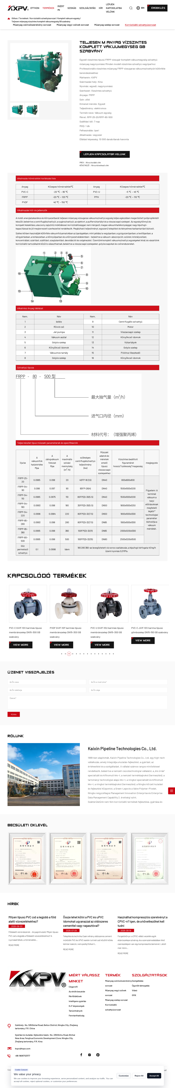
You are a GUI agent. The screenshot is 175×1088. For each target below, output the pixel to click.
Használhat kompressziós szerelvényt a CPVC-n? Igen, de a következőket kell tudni (141, 921)
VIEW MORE (19, 644)
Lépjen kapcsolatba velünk (114, 8)
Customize (124, 1076)
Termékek (48, 7)
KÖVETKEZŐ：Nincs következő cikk (94, 165)
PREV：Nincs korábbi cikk (90, 162)
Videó (134, 990)
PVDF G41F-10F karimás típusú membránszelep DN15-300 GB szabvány (64, 632)
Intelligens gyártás (77, 1001)
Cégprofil (73, 986)
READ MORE (13, 945)
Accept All (154, 1076)
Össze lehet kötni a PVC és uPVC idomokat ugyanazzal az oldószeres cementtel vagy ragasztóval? (84, 921)
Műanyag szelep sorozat (106, 24)
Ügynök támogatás (141, 985)
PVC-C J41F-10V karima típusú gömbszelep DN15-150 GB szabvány (148, 630)
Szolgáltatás (87, 7)
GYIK (134, 995)
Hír (101, 7)
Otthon (34, 7)
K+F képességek (76, 1006)
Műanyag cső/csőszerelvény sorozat (32, 24)
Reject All (139, 1076)
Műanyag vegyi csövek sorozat (73, 24)
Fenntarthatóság (76, 1015)
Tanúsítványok (75, 1010)
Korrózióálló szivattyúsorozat (43, 18)
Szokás (72, 7)
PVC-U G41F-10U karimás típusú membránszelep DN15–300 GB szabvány (105, 632)
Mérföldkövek (75, 996)
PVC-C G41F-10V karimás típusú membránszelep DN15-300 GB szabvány (24, 632)
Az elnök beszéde (77, 991)
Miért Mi (61, 8)
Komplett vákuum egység (68, 18)
